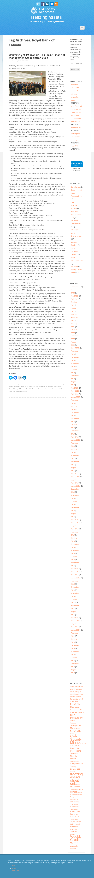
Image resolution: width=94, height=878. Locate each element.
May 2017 (74, 480)
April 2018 (75, 437)
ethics (72, 771)
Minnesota (73, 799)
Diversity (73, 769)
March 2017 (75, 486)
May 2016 (74, 526)
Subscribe (75, 69)
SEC (77, 814)
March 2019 (75, 397)
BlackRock (79, 694)
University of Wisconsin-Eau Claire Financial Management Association (32, 389)
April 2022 (75, 299)
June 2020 (75, 348)
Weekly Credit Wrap (76, 840)
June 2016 (75, 523)
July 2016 (74, 520)
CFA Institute (74, 716)
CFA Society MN (75, 745)
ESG (78, 769)
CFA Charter (35, 384)
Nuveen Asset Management (16, 386)
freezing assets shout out (76, 778)
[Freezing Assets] (47, 13)
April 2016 (75, 529)
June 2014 (75, 621)
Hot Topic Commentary (21, 384)
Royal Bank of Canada (31, 386)
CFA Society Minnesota (78, 739)
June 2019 (75, 391)
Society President (75, 817)
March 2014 (75, 630)
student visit (42, 386)
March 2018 (75, 440)
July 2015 (74, 569)
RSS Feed (15, 871)
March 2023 (75, 287)
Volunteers (56, 389)
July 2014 (74, 618)
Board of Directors (75, 696)
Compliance (75, 187)
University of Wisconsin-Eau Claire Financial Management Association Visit (37, 56)
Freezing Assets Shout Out (76, 214)
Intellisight (74, 230)
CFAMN (75, 730)
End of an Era (76, 128)
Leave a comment (34, 61)
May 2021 (74, 314)
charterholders (74, 761)
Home (14, 866)
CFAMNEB (25, 61)
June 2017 (75, 477)
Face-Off (74, 146)
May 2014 (74, 624)
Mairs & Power (43, 384)
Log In (14, 868)
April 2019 (75, 394)
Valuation (74, 267)
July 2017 (74, 474)
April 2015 (75, 575)
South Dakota (74, 819)
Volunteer (73, 829)
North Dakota (74, 804)
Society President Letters (74, 251)
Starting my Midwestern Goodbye (75, 137)
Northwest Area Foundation (55, 384)
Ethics (73, 202)
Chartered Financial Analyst (74, 756)
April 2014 (75, 627)
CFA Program (74, 734)
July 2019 (74, 388)
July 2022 (74, 296)
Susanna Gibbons (75, 821)
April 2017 (75, 483)
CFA (73, 704)
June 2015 (75, 572)
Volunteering (73, 831)
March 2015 (75, 578)
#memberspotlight (76, 686)
